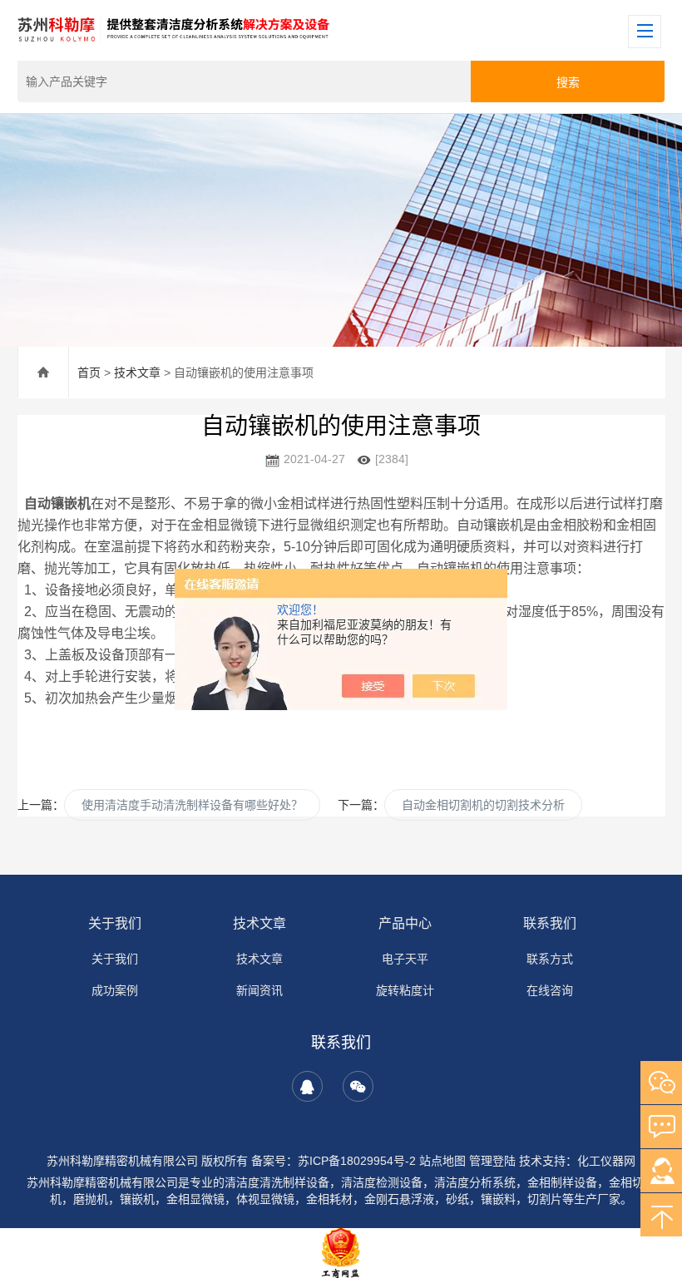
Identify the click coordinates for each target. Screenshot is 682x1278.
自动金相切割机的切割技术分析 (483, 805)
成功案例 (114, 990)
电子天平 (405, 958)
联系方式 (549, 958)
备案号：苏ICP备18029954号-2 (333, 1160)
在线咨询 (549, 990)
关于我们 (114, 923)
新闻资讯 (259, 990)
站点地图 (442, 1160)
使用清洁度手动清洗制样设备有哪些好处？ (192, 805)
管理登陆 (492, 1160)
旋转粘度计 (405, 990)
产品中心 (405, 923)
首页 (89, 372)
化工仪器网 (606, 1160)
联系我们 (549, 923)
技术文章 (137, 372)
